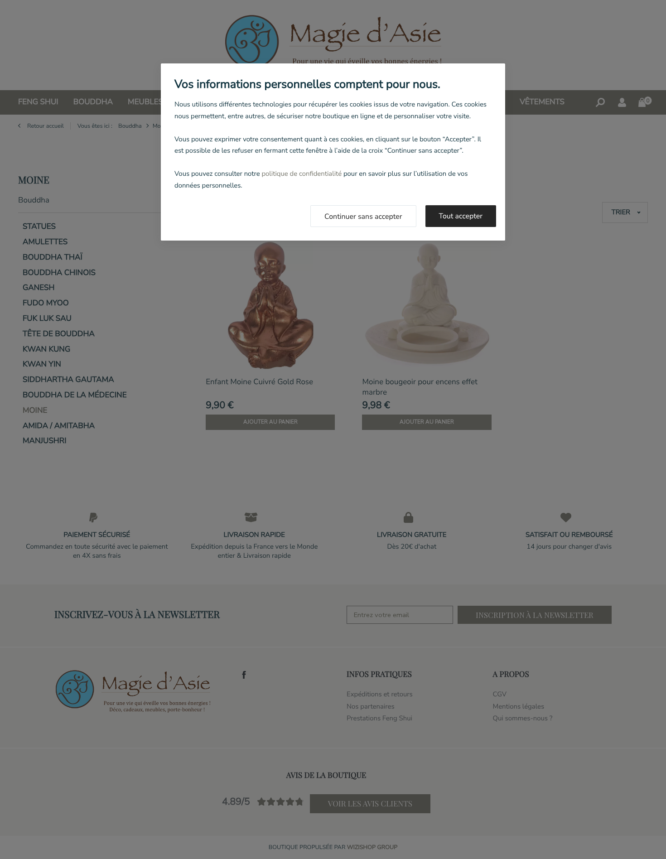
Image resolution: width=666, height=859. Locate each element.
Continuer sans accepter (363, 217)
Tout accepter (461, 216)
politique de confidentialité (301, 174)
